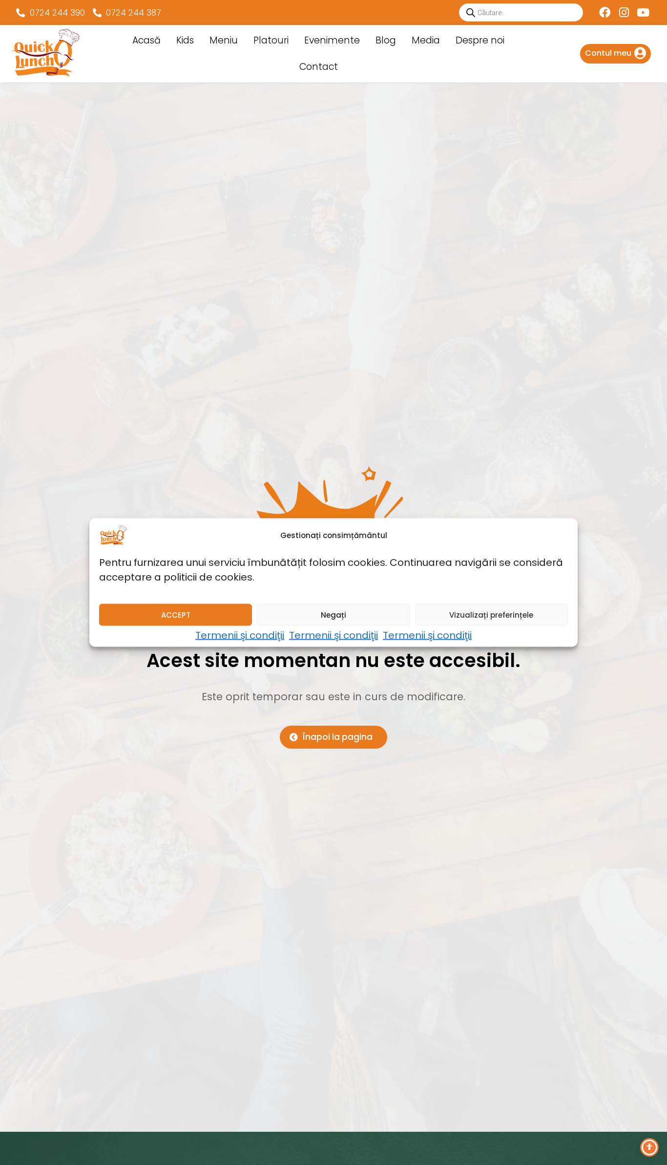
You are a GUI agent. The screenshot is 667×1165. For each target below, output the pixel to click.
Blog (385, 40)
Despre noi (480, 40)
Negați (333, 614)
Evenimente (332, 40)
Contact (318, 66)
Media (426, 40)
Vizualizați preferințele (491, 614)
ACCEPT (175, 614)
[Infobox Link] (615, 54)
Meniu (223, 40)
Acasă (146, 40)
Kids (185, 40)
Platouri (271, 40)
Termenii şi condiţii (239, 635)
